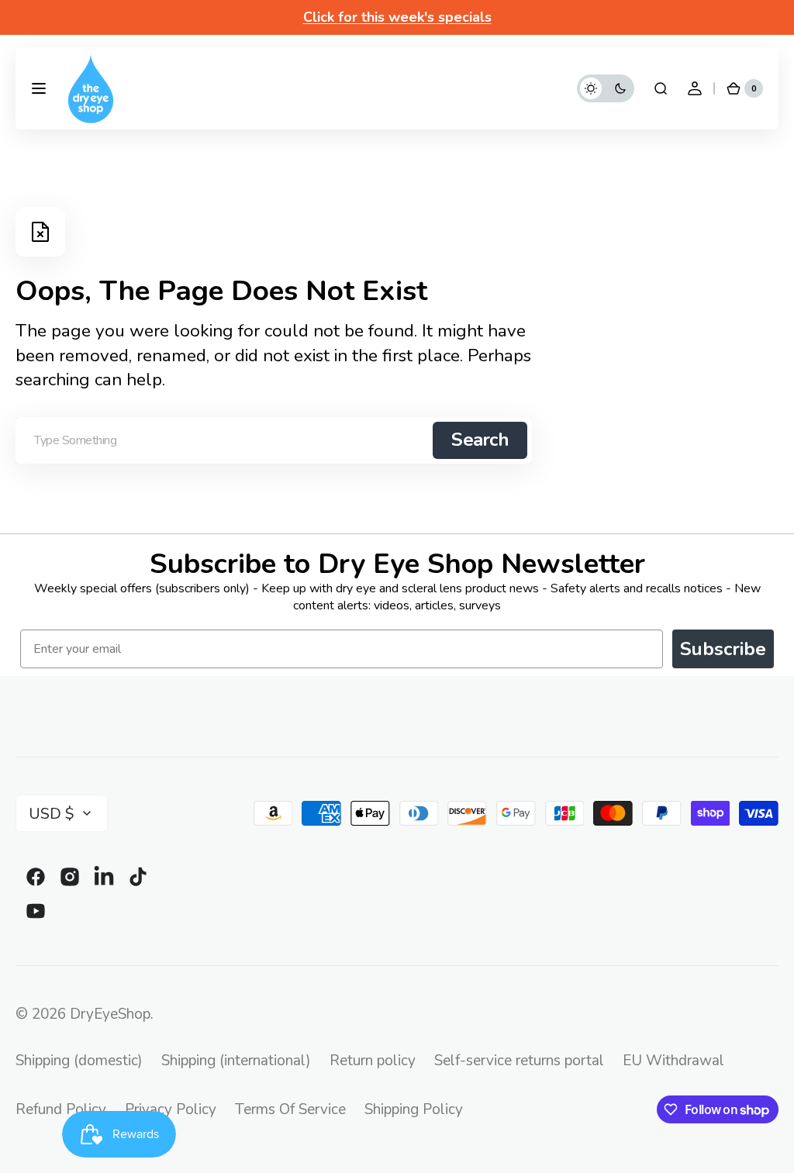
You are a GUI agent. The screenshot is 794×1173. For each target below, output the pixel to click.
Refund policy (61, 1109)
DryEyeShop (110, 1014)
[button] (39, 88)
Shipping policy (413, 1109)
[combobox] (274, 440)
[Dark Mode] (605, 88)
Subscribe (723, 649)
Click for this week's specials (397, 17)
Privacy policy (170, 1109)
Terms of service (290, 1109)
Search (480, 439)
